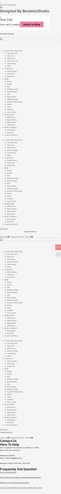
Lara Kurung (11, 63)
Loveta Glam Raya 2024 (13, 51)
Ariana (9, 81)
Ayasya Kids (11, 122)
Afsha (9, 66)
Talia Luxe (10, 56)
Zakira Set (10, 74)
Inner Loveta (11, 112)
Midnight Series (12, 89)
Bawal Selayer (12, 92)
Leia (8, 94)
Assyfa (9, 84)
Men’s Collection (11, 127)
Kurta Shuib (11, 130)
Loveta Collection (11, 135)
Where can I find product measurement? (14, 483)
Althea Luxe (11, 58)
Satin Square (11, 97)
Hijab (7, 79)
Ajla (8, 87)
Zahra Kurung (12, 71)
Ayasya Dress (12, 120)
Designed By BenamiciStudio (24, 11)
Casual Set (8, 69)
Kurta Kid (10, 132)
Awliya (9, 104)
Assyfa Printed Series (15, 102)
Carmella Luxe (12, 53)
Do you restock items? (8, 472)
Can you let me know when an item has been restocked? (20, 477)
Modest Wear (9, 115)
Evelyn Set (11, 76)
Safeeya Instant (12, 99)
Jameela (10, 109)
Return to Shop (31, 24)
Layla (9, 107)
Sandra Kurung (12, 61)
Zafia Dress (11, 125)
